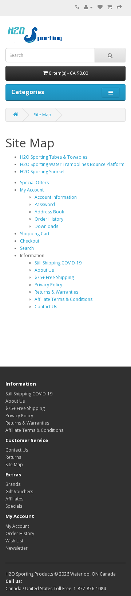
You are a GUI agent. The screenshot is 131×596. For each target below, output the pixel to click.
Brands (12, 484)
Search (27, 248)
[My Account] (88, 7)
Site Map (42, 115)
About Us (44, 270)
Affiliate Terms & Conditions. (64, 299)
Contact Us (46, 306)
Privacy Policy (48, 285)
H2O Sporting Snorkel (42, 172)
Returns (13, 457)
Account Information (56, 197)
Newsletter (16, 548)
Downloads (46, 226)
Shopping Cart (34, 234)
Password (45, 204)
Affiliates (14, 499)
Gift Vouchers (19, 491)
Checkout (29, 241)
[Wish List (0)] (100, 7)
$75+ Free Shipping (54, 277)
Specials (13, 506)
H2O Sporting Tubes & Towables (53, 157)
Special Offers (34, 182)
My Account (32, 190)
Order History (49, 219)
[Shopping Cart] (109, 7)
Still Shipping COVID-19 (58, 263)
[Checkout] (119, 7)
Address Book (49, 212)
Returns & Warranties (56, 292)
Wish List (14, 541)
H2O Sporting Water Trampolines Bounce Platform (72, 164)
